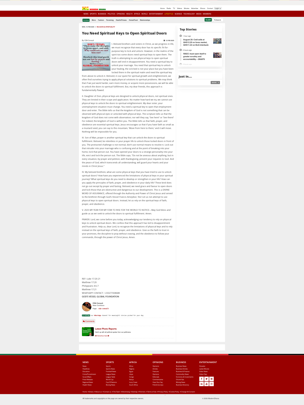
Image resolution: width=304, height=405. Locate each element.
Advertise (194, 8)
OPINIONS (121, 14)
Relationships (145, 20)
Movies (186, 8)
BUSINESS (102, 14)
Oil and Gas (180, 379)
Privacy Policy (163, 392)
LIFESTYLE (168, 14)
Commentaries (158, 379)
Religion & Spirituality (106, 27)
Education (86, 371)
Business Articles (182, 369)
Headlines (86, 369)
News (84, 366)
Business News (181, 366)
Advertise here (102, 336)
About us (98, 392)
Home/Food (133, 20)
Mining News (180, 382)
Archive (86, 20)
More (94, 20)
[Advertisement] (128, 258)
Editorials (156, 377)
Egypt (131, 371)
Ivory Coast (133, 382)
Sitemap (134, 392)
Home (162, 8)
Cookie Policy (174, 392)
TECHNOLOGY (189, 14)
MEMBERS (207, 14)
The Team (116, 392)
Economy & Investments (184, 377)
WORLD (144, 14)
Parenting (110, 20)
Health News (87, 385)
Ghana (202, 8)
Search (218, 20)
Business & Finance (182, 371)
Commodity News (182, 374)
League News (110, 374)
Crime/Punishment (89, 374)
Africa (131, 366)
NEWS (85, 14)
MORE (214, 82)
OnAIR (208, 20)
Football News (111, 371)
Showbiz (202, 366)
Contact (210, 8)
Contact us (107, 392)
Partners (142, 392)
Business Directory (182, 385)
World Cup (109, 379)
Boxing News (110, 385)
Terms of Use (151, 392)
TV (174, 8)
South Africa (133, 385)
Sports (108, 366)
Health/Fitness (121, 20)
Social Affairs (87, 377)
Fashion (101, 20)
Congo (131, 377)
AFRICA (137, 14)
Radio (169, 8)
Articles (155, 369)
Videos (179, 8)
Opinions (156, 366)
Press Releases (88, 379)
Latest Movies (204, 369)
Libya (131, 374)
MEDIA (198, 14)
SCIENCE (178, 14)
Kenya (131, 379)
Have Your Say (158, 382)
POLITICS (111, 14)
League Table (110, 377)
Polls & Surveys (158, 385)
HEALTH (129, 14)
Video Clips (203, 374)
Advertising (125, 392)
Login (217, 8)
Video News (203, 371)
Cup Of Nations (111, 382)
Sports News (110, 369)
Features (156, 371)
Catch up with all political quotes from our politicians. (113, 332)
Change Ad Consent (188, 392)
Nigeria (131, 369)
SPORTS (93, 14)
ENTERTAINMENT (156, 14)
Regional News (88, 382)
